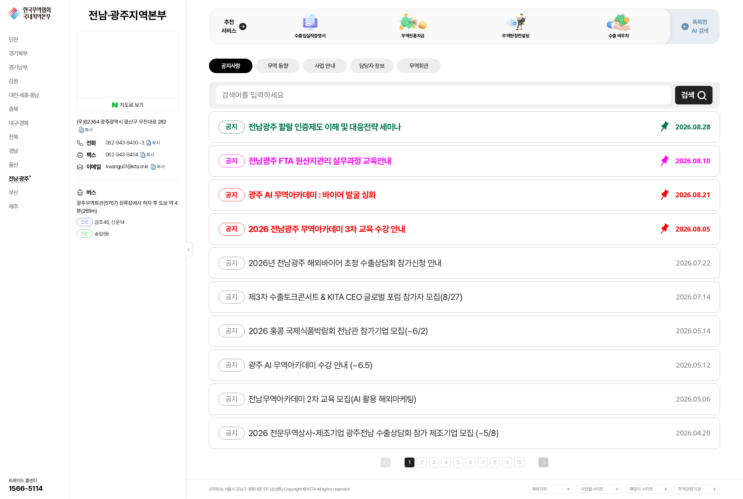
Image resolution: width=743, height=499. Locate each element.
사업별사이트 (592, 489)
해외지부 (539, 489)
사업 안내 (325, 65)
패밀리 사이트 (641, 489)
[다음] (543, 462)
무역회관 (418, 65)
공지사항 (230, 65)
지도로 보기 (131, 105)
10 (519, 462)
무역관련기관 (689, 489)
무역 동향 (278, 65)
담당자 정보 (371, 65)
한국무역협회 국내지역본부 (29, 13)
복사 (89, 130)
